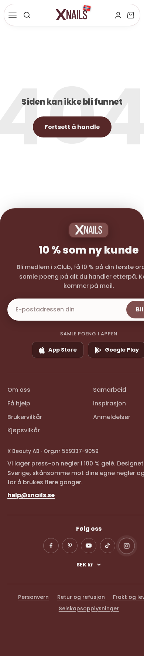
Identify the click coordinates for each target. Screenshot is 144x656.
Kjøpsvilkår (23, 430)
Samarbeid (109, 389)
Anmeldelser (111, 417)
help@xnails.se (31, 495)
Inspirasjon (109, 403)
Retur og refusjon (81, 597)
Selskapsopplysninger (89, 608)
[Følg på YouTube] (88, 546)
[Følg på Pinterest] (70, 546)
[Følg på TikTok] (108, 546)
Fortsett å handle (72, 127)
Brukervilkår (24, 417)
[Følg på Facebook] (51, 546)
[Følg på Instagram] (127, 545)
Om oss (18, 389)
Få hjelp (18, 403)
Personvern (33, 597)
